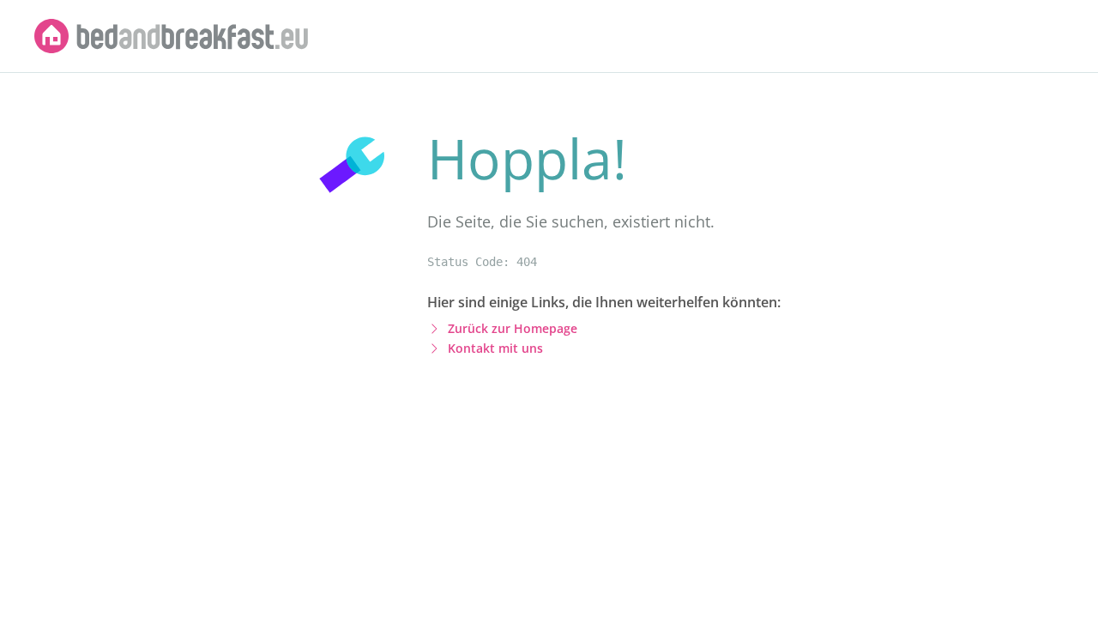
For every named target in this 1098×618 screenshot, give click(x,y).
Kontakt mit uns (495, 348)
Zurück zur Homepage (512, 328)
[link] (171, 36)
